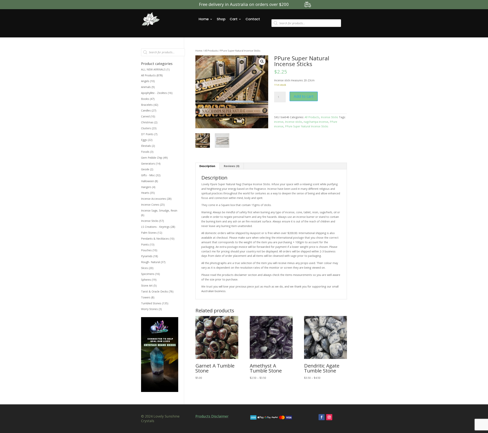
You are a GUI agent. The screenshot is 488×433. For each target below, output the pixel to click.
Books (145, 99)
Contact (253, 19)
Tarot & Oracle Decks (154, 291)
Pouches (146, 250)
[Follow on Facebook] (322, 417)
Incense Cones (150, 204)
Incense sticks (293, 122)
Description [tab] (207, 166)
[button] (262, 61)
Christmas (147, 122)
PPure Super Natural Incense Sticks (306, 126)
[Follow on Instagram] (329, 417)
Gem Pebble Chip (151, 157)
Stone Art (147, 285)
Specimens (147, 274)
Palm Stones (149, 232)
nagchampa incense (316, 122)
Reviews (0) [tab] (231, 166)
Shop (221, 19)
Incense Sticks (329, 117)
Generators (148, 163)
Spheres (146, 279)
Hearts (145, 193)
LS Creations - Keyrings (155, 227)
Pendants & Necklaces (155, 238)
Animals (146, 87)
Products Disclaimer (212, 416)
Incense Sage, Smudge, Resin (159, 210)
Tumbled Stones (151, 303)
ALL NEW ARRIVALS (153, 69)
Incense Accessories (153, 198)
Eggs (144, 140)
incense (278, 122)
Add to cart (304, 96)
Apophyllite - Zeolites (154, 93)
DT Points (147, 134)
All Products (211, 50)
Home (204, 19)
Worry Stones (149, 309)
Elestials (146, 146)
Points (145, 244)
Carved (145, 116)
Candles (146, 110)
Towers (145, 297)
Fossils (145, 151)
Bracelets (147, 105)
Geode (145, 169)
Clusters (146, 128)
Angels (145, 81)
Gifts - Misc (148, 175)
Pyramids (146, 256)
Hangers (146, 187)
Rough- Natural (150, 262)
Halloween (147, 181)
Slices (144, 268)
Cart (234, 19)
